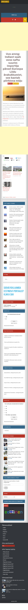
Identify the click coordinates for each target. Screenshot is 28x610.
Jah (6, 316)
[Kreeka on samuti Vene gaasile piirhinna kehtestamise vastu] (17, 168)
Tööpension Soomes (7, 562)
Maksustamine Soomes (8, 558)
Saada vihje (5, 574)
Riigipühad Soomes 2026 (8, 566)
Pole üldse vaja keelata (11, 414)
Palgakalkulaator (6, 570)
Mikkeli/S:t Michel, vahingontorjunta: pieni (13, 387)
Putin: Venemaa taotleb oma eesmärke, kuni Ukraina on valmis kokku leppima (15, 229)
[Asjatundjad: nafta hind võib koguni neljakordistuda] (7, 184)
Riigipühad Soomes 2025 (8, 568)
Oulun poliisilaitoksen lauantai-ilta (11, 342)
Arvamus (7, 430)
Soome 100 (5, 539)
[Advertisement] (14, 37)
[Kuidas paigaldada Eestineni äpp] (14, 512)
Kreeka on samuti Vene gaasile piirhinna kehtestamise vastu (17, 173)
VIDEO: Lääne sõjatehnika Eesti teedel (16, 471)
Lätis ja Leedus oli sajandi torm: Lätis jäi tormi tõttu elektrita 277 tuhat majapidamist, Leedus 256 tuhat (16, 453)
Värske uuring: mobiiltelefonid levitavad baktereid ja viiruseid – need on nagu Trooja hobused (16, 463)
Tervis (4, 535)
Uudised (14, 197)
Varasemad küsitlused (9, 325)
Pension (4, 560)
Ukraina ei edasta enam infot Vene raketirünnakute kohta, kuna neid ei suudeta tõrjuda (15, 235)
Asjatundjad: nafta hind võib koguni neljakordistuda (6, 189)
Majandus (7, 197)
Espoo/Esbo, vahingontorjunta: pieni (12, 382)
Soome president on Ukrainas (14, 443)
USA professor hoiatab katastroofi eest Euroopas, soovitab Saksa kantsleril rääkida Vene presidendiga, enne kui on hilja (16, 248)
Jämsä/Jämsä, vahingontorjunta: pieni (12, 372)
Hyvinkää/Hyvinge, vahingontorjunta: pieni (13, 377)
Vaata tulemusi (14, 323)
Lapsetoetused (6, 556)
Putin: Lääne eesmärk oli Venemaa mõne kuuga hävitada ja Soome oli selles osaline (16, 241)
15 (6, 410)
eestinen (16, 83)
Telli (6, 487)
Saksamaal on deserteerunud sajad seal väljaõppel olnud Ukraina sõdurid (15, 263)
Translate (13, 306)
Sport (4, 537)
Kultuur (4, 533)
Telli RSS (4, 597)
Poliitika (10, 197)
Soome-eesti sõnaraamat (8, 572)
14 (6, 408)
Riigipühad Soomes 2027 (8, 564)
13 (6, 406)
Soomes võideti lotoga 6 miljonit (14, 457)
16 (6, 412)
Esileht (4, 527)
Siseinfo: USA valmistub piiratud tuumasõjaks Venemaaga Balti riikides (16, 216)
